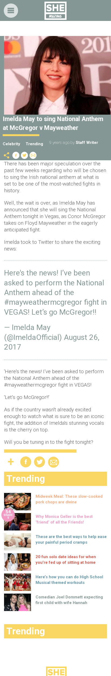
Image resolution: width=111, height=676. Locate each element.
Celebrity (11, 143)
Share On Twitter (24, 155)
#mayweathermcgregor (43, 302)
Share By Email (33, 155)
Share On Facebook (16, 155)
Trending (34, 143)
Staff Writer (87, 142)
